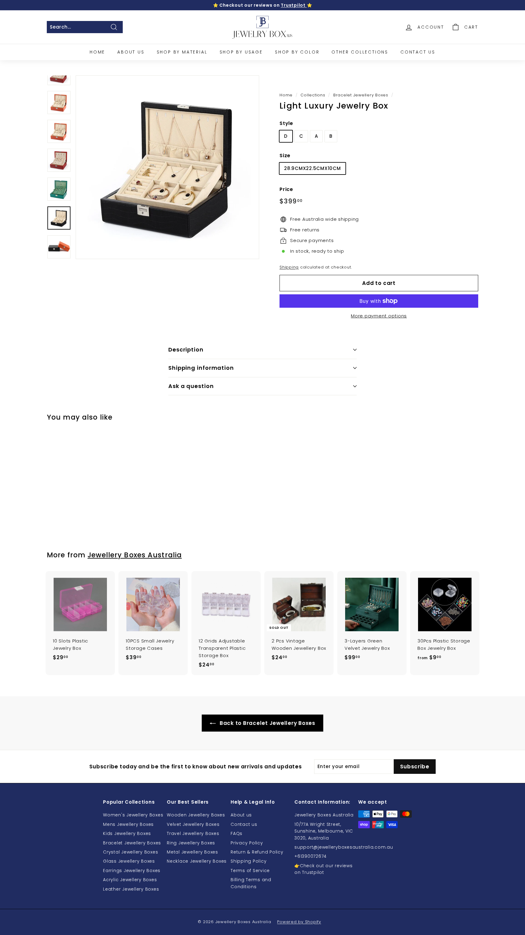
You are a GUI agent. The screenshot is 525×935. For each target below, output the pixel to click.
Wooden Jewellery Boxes (196, 815)
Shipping (289, 267)
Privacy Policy (247, 843)
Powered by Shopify (299, 922)
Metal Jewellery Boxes (192, 852)
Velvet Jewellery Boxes (193, 824)
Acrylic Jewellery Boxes (130, 880)
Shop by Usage (241, 52)
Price (286, 189)
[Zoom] (167, 167)
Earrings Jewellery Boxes (131, 870)
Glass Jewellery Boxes (129, 861)
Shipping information (201, 368)
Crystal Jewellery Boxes (130, 852)
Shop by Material (182, 52)
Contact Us (417, 52)
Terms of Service (250, 870)
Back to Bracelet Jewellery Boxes (266, 723)
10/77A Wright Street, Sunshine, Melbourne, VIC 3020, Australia (323, 831)
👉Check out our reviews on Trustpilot (323, 869)
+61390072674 (310, 856)
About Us (130, 52)
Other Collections (359, 52)
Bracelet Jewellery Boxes (360, 95)
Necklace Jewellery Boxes (197, 861)
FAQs (236, 833)
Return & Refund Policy (257, 852)
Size (285, 155)
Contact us (244, 824)
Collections (312, 95)
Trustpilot (294, 5)
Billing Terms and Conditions (251, 883)
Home (97, 52)
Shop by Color (297, 52)
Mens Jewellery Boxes (128, 824)
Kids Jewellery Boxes (127, 833)
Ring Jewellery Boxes (191, 843)
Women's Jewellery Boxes (133, 815)
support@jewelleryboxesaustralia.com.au (343, 847)
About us (241, 815)
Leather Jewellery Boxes (131, 889)
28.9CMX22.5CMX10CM (312, 168)
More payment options (379, 316)
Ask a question (191, 386)
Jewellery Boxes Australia (135, 555)
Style (286, 123)
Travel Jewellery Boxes (193, 833)
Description (186, 349)
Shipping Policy (248, 861)
